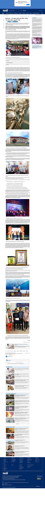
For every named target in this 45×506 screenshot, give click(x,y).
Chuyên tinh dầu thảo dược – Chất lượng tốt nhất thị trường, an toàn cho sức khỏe (22, 386)
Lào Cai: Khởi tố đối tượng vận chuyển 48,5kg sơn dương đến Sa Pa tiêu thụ (22, 434)
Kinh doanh (16, 13)
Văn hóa (27, 13)
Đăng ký (28, 4)
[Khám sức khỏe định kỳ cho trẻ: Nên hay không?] (10, 346)
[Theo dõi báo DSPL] (12, 21)
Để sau (25, 4)
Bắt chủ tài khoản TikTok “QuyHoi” (20, 445)
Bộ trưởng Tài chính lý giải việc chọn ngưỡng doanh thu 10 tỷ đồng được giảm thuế (21, 428)
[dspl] (3, 13)
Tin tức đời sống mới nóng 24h (35, 45)
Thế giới (23, 13)
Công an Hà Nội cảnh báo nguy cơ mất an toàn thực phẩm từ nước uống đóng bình (21, 395)
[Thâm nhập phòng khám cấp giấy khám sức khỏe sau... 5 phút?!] (10, 376)
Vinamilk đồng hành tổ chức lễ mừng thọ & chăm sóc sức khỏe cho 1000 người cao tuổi (22, 380)
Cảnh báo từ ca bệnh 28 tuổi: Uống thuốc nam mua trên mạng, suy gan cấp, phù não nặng (22, 418)
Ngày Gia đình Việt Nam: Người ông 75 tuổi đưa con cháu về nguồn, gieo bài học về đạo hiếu (36, 47)
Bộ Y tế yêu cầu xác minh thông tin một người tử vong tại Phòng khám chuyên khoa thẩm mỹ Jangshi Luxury (22, 407)
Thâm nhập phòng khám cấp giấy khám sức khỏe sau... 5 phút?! (22, 374)
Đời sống (20, 13)
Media (31, 13)
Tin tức (7, 13)
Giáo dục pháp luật (36, 13)
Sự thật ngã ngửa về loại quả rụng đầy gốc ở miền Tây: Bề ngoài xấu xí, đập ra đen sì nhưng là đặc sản (37, 28)
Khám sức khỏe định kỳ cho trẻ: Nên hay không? (21, 345)
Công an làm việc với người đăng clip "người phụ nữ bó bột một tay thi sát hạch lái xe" (22, 452)
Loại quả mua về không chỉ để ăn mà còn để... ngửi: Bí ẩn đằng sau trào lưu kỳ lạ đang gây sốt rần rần (22, 401)
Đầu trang (37, 486)
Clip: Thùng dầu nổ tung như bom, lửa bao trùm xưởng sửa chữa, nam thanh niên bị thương (21, 412)
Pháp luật (11, 13)
